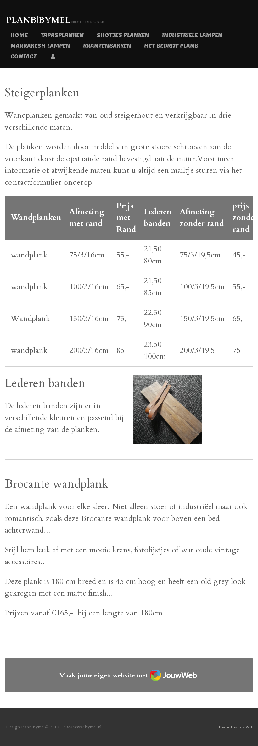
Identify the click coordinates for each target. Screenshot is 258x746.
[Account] (52, 56)
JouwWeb (245, 727)
